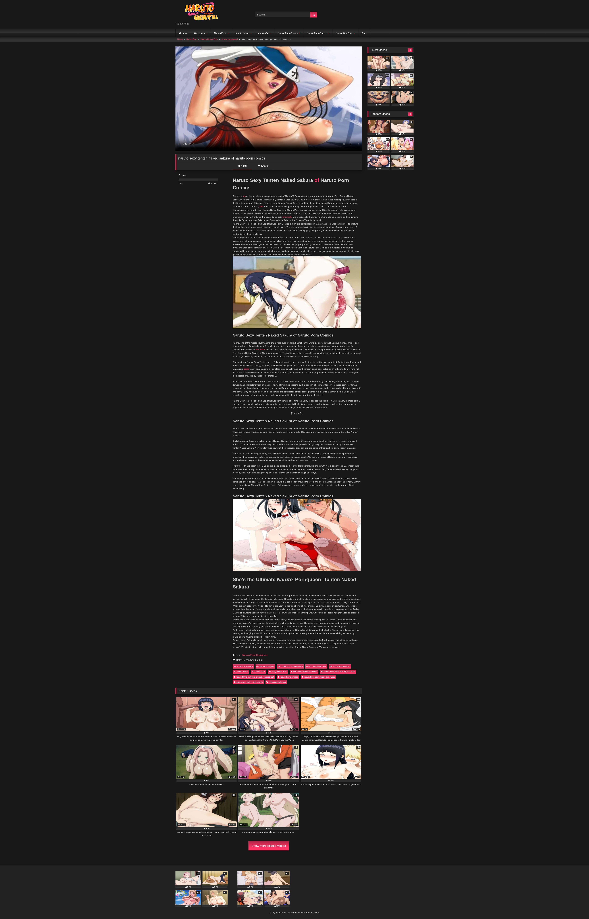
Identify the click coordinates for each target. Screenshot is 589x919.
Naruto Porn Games (316, 33)
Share (264, 166)
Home (185, 33)
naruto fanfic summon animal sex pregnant (255, 677)
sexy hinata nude (279, 672)
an (244, 196)
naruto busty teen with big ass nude (339, 672)
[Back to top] (579, 910)
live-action (260, 349)
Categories (199, 33)
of (316, 180)
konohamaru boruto (341, 666)
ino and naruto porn (317, 666)
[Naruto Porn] (198, 12)
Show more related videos (269, 845)
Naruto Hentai (242, 33)
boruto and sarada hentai (292, 666)
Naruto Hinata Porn (209, 39)
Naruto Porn (220, 33)
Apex (364, 33)
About (243, 166)
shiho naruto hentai (277, 682)
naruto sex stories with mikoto (249, 682)
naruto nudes (242, 672)
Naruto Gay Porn (344, 33)
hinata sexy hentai (229, 39)
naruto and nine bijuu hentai (305, 672)
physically (287, 217)
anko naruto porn (266, 666)
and (261, 206)
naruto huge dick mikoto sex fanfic (319, 677)
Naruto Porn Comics (288, 33)
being (246, 369)
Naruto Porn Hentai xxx (255, 655)
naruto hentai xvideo (289, 677)
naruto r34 (263, 33)
